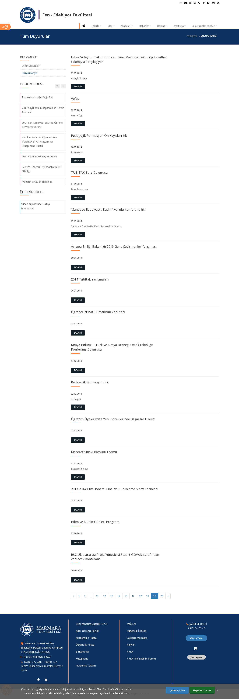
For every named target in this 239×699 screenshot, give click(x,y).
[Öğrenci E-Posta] (181, 3)
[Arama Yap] (218, 3)
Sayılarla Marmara (137, 637)
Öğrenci (161, 25)
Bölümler (144, 25)
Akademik (126, 25)
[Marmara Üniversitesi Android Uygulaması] (38, 679)
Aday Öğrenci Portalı (87, 630)
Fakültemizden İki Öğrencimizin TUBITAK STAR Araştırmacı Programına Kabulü (39, 141)
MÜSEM (131, 623)
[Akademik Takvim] (190, 3)
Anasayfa (192, 35)
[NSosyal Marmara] (196, 648)
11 (97, 596)
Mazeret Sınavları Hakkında (37, 181)
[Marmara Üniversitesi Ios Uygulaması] (46, 679)
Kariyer (131, 644)
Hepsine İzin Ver (202, 690)
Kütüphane (82, 658)
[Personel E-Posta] (185, 3)
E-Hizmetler (82, 651)
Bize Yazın (197, 638)
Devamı (78, 86)
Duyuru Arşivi (29, 73)
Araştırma (179, 25)
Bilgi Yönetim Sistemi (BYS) (91, 623)
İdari (110, 25)
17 (140, 596)
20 (161, 596)
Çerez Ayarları (196, 657)
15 (126, 596)
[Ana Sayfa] (83, 26)
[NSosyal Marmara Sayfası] (208, 3)
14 (118, 596)
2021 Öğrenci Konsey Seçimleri (39, 156)
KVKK (130, 651)
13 (111, 596)
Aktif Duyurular (30, 65)
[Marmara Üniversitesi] (28, 15)
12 (104, 596)
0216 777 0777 (196, 627)
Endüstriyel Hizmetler (203, 25)
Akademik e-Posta (86, 637)
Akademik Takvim (86, 665)
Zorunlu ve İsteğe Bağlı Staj (37, 97)
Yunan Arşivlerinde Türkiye (36, 204)
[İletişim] (199, 3)
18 (147, 596)
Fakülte (95, 25)
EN (213, 3)
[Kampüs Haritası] (203, 3)
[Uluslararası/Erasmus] (194, 3)
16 (133, 596)
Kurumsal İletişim (136, 630)
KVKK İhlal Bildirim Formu (141, 658)
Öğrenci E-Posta (85, 644)
